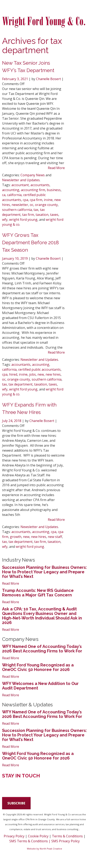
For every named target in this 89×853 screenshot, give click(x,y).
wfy (4, 219)
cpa (25, 199)
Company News (32, 175)
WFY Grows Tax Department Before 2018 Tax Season (30, 242)
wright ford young (23, 219)
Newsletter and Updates (21, 180)
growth (15, 536)
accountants (39, 185)
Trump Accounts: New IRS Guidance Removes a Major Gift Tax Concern (38, 592)
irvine (48, 199)
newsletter (20, 204)
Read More (56, 168)
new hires (53, 374)
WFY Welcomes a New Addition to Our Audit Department (40, 686)
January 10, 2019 (15, 258)
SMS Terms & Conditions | (30, 841)
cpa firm (36, 199)
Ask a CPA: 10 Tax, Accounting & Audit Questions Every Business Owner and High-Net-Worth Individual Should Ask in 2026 (42, 615)
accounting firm (33, 190)
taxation (42, 214)
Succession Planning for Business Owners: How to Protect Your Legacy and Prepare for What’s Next (44, 572)
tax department (20, 384)
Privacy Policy (14, 836)
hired (13, 374)
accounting (10, 190)
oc (31, 204)
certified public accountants (39, 369)
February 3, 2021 (15, 79)
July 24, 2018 (12, 420)
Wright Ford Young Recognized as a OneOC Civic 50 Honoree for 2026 (38, 667)
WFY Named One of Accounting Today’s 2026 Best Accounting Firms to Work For (42, 648)
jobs (32, 374)
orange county (46, 204)
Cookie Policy (38, 836)
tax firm (28, 214)
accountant (20, 185)
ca (3, 195)
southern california (17, 209)
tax (36, 209)
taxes (54, 214)
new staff (55, 536)
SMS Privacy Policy (65, 841)
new (40, 374)
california (14, 195)
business (54, 190)
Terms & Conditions (67, 836)
